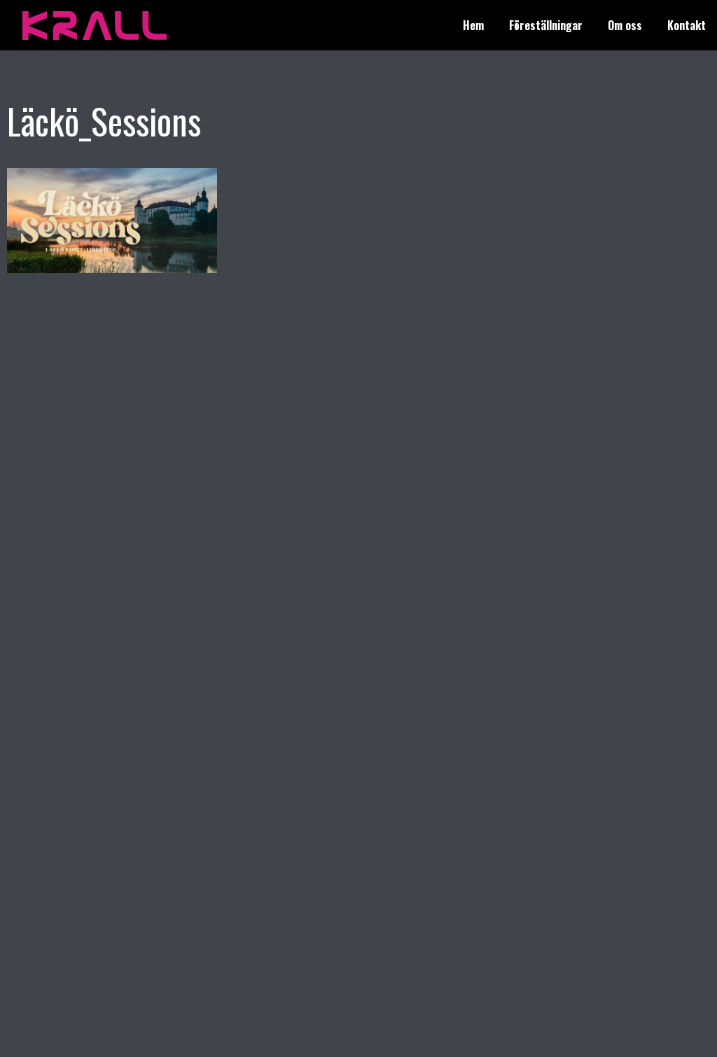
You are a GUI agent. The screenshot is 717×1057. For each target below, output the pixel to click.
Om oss (625, 25)
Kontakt (686, 25)
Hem (473, 25)
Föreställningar (546, 25)
